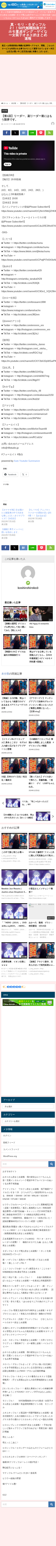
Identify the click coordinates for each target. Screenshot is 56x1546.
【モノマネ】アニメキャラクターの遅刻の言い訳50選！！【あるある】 (39, 513)
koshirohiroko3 (28, 587)
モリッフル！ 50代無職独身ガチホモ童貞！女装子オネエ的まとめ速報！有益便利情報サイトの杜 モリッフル (28, 1404)
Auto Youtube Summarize (27, 461)
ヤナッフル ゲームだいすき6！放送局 (19, 1473)
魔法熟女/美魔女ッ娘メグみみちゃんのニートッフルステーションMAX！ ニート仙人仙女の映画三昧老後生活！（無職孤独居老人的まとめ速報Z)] (28, 1230)
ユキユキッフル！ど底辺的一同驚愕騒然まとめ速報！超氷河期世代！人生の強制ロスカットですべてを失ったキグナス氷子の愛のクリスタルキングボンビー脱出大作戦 (28, 1416)
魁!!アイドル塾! (9, 1484)
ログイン (7, 1136)
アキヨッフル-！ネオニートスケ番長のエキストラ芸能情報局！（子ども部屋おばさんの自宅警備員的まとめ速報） (28, 1379)
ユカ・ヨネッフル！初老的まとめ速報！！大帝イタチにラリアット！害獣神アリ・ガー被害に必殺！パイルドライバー (28, 1343)
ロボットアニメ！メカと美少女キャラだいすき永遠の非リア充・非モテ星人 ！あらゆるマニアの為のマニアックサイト (28, 1301)
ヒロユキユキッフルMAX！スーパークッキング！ (25, 1457)
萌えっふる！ (9, 1437)
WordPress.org (10, 1156)
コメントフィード (11, 1149)
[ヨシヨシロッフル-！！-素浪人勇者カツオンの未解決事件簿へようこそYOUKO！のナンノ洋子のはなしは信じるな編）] (28, 1391)
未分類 (4, 111)
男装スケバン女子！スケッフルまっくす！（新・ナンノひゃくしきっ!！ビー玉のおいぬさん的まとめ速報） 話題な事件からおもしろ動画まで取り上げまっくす (28, 1289)
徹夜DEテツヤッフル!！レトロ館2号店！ (21, 1462)
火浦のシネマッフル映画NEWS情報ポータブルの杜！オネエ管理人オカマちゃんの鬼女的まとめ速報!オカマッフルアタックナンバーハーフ (28, 1331)
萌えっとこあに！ (11, 1442)
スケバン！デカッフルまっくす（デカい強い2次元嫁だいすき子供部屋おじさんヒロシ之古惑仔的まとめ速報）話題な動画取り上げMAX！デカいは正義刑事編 (28, 1367)
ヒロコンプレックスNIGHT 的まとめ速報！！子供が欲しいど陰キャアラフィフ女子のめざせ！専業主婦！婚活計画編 (28, 1428)
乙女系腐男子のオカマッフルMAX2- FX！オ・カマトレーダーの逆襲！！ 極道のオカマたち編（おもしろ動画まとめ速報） (28, 1242)
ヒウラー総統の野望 (12, 1478)
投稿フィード (9, 1142)
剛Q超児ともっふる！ (12, 1468)
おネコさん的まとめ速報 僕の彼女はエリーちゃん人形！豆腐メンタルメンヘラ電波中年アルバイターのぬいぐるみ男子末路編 (28, 1180)
